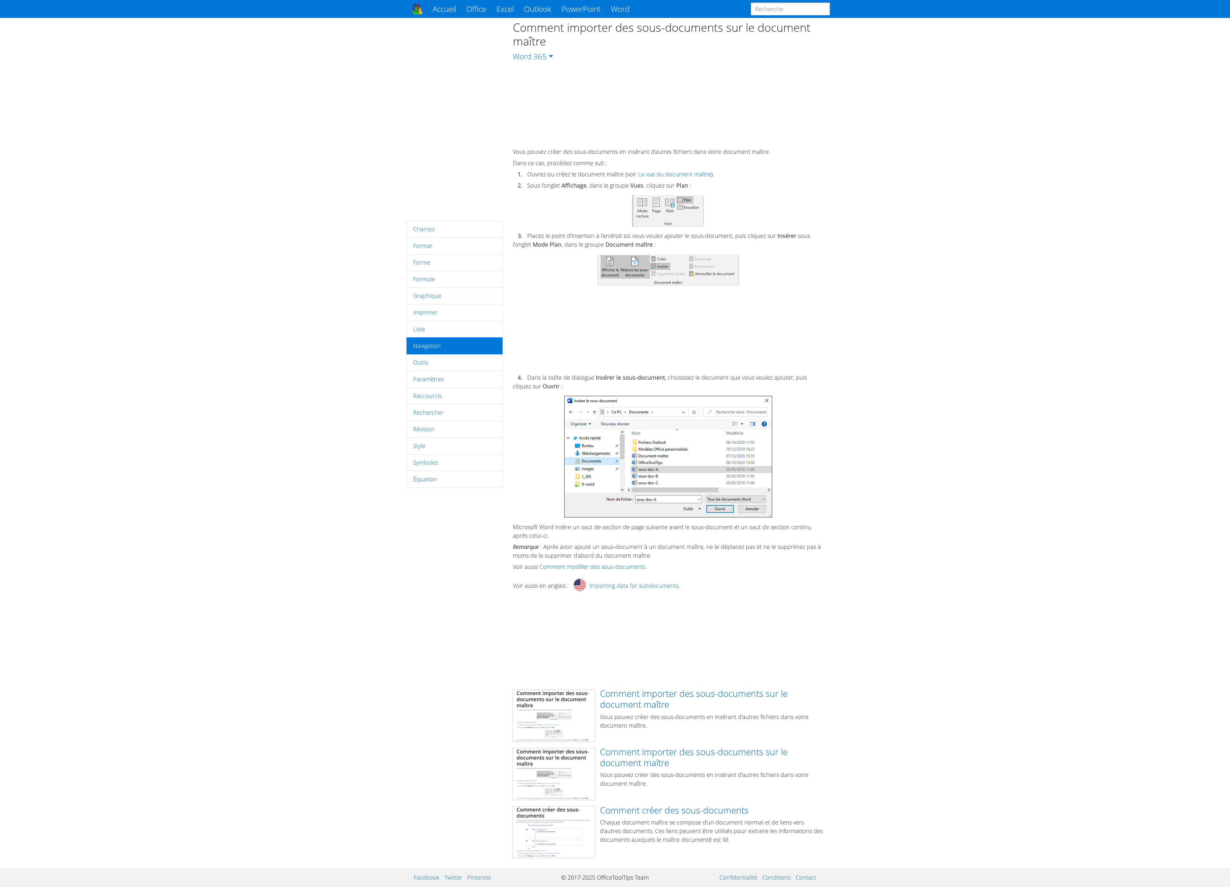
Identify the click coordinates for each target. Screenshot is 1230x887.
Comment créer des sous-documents (674, 810)
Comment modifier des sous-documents (592, 566)
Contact (806, 877)
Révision (424, 429)
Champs (424, 229)
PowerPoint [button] (581, 9)
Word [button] (620, 9)
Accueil (444, 9)
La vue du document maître (674, 174)
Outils (420, 362)
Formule (424, 279)
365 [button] (540, 56)
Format (422, 245)
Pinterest (479, 877)
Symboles (425, 462)
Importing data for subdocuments (633, 585)
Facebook (426, 877)
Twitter (453, 877)
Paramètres (428, 379)
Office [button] (476, 9)
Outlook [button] (537, 9)
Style (419, 446)
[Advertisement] (454, 119)
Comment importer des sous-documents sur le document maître (694, 698)
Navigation (427, 346)
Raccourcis (427, 396)
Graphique (427, 296)
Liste (419, 329)
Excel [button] (505, 9)
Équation (425, 479)
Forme (421, 262)
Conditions (776, 877)
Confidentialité (738, 877)
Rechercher (428, 412)
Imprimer (425, 312)
